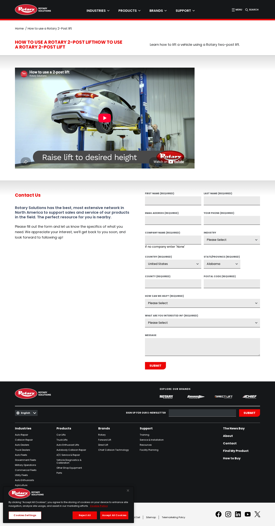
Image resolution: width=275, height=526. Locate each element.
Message (150, 335)
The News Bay (234, 428)
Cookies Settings (25, 515)
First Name (159, 193)
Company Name (162, 233)
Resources (146, 444)
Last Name (218, 193)
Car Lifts (61, 434)
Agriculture (21, 485)
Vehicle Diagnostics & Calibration (68, 461)
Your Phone (219, 213)
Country (158, 257)
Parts (59, 472)
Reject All (85, 515)
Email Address (162, 213)
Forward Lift (104, 439)
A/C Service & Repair (68, 455)
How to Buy (232, 458)
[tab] (98, 11)
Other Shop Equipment (69, 467)
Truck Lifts (62, 439)
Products (63, 428)
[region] (68, 504)
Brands (104, 428)
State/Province (222, 257)
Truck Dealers (22, 449)
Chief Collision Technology (113, 449)
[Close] (128, 490)
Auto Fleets (21, 455)
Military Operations (25, 465)
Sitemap (151, 517)
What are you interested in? (171, 316)
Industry (210, 233)
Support (146, 428)
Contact (230, 443)
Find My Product (236, 451)
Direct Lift (103, 444)
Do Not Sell (134, 517)
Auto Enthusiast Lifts (67, 444)
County (157, 276)
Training (144, 434)
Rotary (102, 434)
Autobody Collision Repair (71, 449)
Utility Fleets (21, 475)
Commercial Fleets (25, 470)
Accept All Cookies (114, 515)
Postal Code (220, 276)
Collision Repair (24, 439)
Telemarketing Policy (173, 517)
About (228, 436)
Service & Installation (152, 439)
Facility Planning (149, 449)
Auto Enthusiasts (24, 480)
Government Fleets (25, 460)
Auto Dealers (22, 444)
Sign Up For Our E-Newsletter (146, 413)
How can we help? (164, 296)
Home (19, 28)
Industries (23, 428)
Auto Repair (21, 434)
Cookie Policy (99, 506)
